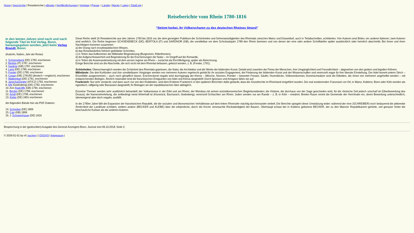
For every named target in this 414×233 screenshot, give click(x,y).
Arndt (13, 94)
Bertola (12, 63)
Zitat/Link (136, 5)
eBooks (50, 5)
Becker (14, 91)
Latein (125, 5)
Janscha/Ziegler (17, 81)
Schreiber (15, 109)
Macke (116, 5)
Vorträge (84, 5)
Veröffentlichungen (67, 5)
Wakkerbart (14, 78)
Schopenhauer (20, 115)
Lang (11, 69)
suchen (32, 135)
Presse (95, 5)
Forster (12, 72)
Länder (106, 5)
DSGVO (44, 135)
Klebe (13, 97)
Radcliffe (20, 88)
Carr (12, 112)
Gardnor (13, 66)
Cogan (12, 75)
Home (7, 5)
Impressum (57, 135)
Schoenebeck (16, 60)
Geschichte (19, 5)
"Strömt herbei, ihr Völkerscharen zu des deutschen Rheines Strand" (207, 27)
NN (10, 84)
